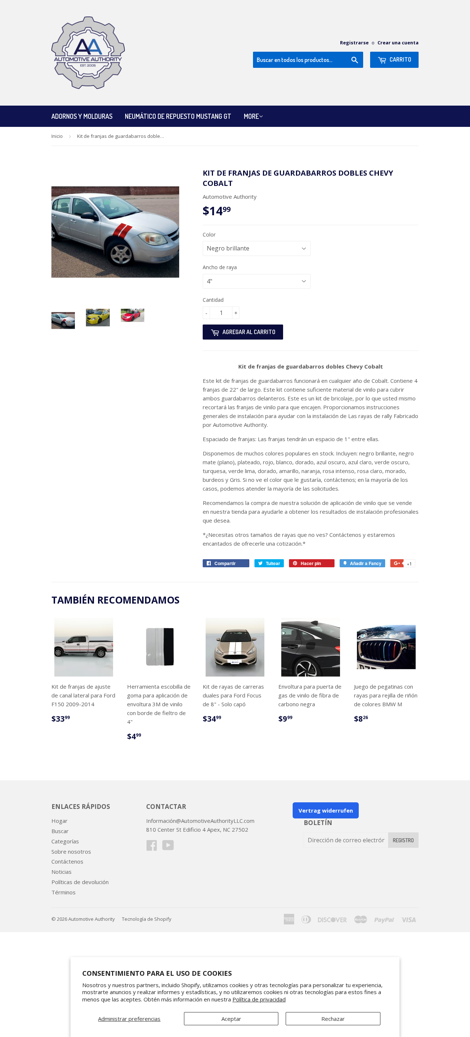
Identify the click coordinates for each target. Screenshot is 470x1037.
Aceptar (231, 1018)
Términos (63, 892)
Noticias (61, 871)
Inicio (57, 136)
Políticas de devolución (80, 882)
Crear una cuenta (398, 42)
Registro (403, 840)
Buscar (60, 831)
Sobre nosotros (71, 851)
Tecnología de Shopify (146, 919)
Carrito (399, 59)
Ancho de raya (220, 267)
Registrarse (354, 42)
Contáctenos (67, 861)
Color (209, 234)
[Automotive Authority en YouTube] (168, 847)
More (251, 116)
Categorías (65, 841)
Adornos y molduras (81, 116)
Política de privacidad (259, 999)
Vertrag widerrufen (326, 810)
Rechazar (333, 1018)
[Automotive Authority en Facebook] (151, 847)
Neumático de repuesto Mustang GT (178, 116)
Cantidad (213, 299)
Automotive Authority (91, 919)
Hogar (59, 820)
